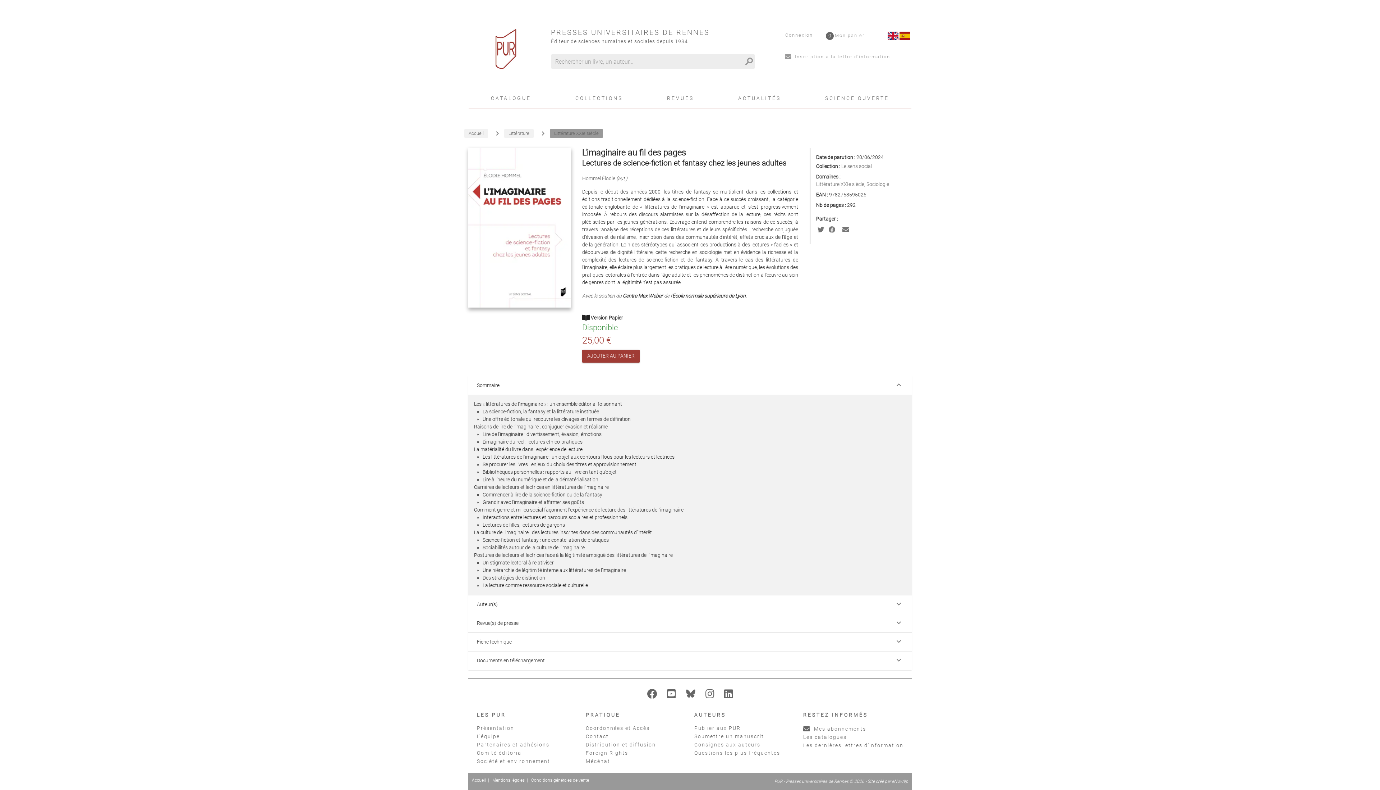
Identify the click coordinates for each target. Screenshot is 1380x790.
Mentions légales (508, 780)
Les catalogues (825, 737)
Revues (680, 98)
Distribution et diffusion (621, 745)
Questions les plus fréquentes (737, 753)
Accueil (479, 780)
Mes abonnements (839, 729)
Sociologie (877, 184)
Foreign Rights (607, 753)
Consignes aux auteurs (727, 745)
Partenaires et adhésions (513, 745)
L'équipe (488, 736)
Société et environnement (513, 761)
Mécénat (598, 761)
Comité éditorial (500, 753)
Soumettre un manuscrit (729, 736)
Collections (599, 98)
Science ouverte (857, 98)
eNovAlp (900, 781)
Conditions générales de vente (560, 780)
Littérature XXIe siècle (840, 184)
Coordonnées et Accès (618, 728)
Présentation (495, 728)
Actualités (759, 98)
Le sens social (856, 166)
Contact (597, 736)
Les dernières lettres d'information (853, 745)
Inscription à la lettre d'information (841, 56)
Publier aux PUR (717, 728)
